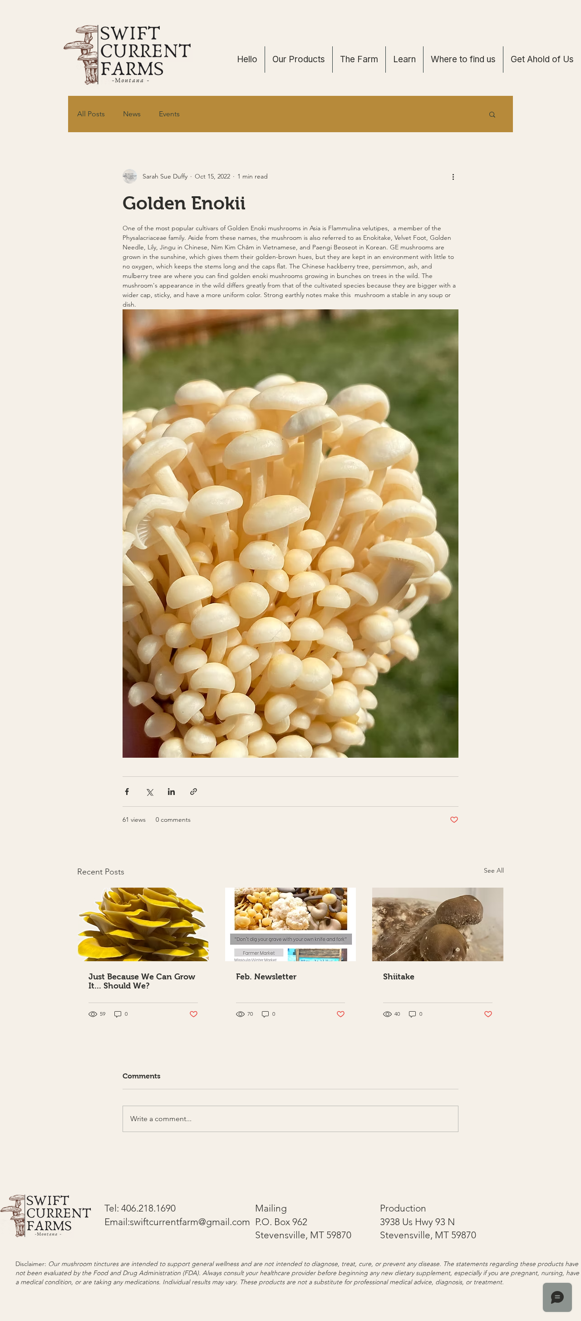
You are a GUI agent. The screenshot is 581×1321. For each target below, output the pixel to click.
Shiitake (398, 976)
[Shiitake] (437, 924)
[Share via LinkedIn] (171, 791)
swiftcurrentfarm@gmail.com (190, 1221)
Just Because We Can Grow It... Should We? (142, 981)
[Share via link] (193, 791)
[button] (492, 114)
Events (169, 113)
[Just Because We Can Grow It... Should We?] (143, 924)
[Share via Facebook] (127, 791)
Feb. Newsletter (266, 976)
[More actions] (453, 176)
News (132, 113)
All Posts (91, 113)
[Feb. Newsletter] (290, 924)
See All (494, 870)
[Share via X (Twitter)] (149, 791)
